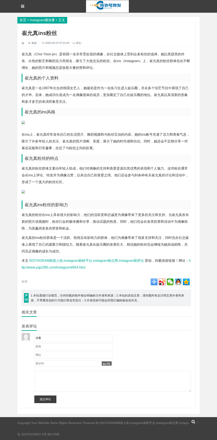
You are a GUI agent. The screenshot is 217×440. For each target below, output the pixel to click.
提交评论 (45, 399)
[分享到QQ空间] (186, 281)
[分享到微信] (170, 281)
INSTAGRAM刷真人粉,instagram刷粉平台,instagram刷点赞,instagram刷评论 (86, 260)
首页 (22, 20)
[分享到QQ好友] (178, 281)
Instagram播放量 (42, 20)
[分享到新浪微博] (162, 281)
